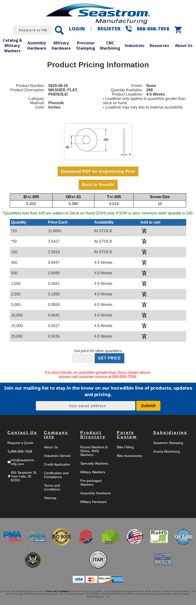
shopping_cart (178, 29)
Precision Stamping (85, 45)
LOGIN (77, 28)
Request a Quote (20, 443)
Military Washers (92, 472)
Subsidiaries (170, 433)
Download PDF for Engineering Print (98, 171)
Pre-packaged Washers (91, 482)
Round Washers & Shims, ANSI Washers (94, 451)
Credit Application (57, 464)
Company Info (56, 435)
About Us (51, 447)
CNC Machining (110, 45)
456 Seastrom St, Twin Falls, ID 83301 (22, 476)
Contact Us (22, 433)
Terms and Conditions (52, 487)
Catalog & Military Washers (12, 45)
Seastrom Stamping (168, 443)
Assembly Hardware (36, 45)
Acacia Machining (166, 451)
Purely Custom (127, 435)
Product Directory (93, 435)
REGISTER (108, 28)
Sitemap (50, 498)
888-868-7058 (153, 28)
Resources (159, 45)
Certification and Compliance (56, 475)
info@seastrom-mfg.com (21, 462)
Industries (134, 45)
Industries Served (57, 456)
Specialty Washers (94, 463)
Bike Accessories (129, 456)
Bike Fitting (125, 447)
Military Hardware (61, 45)
